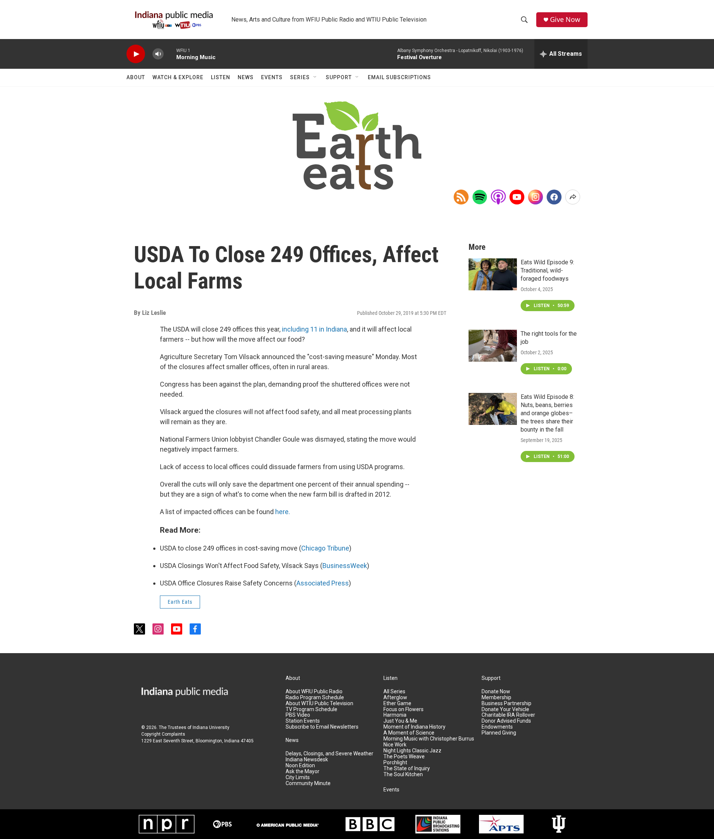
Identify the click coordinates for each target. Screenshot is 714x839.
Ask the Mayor (302, 771)
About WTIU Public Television (319, 703)
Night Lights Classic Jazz (412, 751)
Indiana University (211, 727)
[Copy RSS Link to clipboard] (461, 197)
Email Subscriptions (399, 77)
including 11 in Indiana (314, 329)
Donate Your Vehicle (505, 709)
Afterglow (395, 697)
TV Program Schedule (311, 709)
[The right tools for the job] (493, 346)
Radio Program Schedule (315, 697)
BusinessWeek (344, 565)
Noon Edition (300, 765)
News (246, 77)
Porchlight (395, 762)
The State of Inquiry (406, 768)
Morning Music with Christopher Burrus (428, 739)
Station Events (303, 721)
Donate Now (496, 691)
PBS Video (298, 715)
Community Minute (308, 783)
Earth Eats (180, 602)
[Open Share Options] (572, 197)
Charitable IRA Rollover (508, 715)
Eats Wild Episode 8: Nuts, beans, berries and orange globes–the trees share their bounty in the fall (547, 413)
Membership (496, 697)
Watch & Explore (177, 77)
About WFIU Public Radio (314, 691)
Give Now (565, 19)
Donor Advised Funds (506, 721)
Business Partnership (506, 703)
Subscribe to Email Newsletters (322, 727)
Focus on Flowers (403, 709)
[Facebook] (554, 197)
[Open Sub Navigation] (315, 77)
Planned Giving (499, 733)
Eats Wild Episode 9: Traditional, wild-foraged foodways (547, 270)
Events (272, 77)
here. (282, 512)
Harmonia (394, 715)
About (135, 77)
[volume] (158, 54)
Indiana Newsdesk (307, 759)
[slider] (170, 54)
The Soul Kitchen (403, 774)
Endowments (497, 727)
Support (339, 77)
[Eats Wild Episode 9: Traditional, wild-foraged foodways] (493, 274)
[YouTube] (516, 197)
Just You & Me (400, 721)
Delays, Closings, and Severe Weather (329, 753)
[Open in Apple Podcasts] (498, 197)
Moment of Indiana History (414, 727)
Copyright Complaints (163, 734)
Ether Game (397, 703)
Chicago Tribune (325, 548)
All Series (394, 691)
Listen (220, 77)
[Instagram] (535, 197)
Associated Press (322, 583)
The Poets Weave (404, 756)
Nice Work (394, 745)
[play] (136, 54)
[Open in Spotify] (479, 197)
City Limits (298, 777)
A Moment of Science (408, 733)
